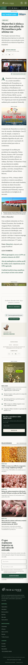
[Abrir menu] (25, 3)
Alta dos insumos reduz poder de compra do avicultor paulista (15, 394)
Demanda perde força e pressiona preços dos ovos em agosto (14, 399)
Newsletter (4, 648)
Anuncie (4, 646)
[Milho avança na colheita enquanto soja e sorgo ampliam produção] (14, 454)
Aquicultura (4, 606)
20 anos (3, 629)
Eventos (3, 614)
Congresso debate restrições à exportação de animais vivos (15, 409)
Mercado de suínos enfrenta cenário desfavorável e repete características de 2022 (14, 522)
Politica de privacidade (10, 662)
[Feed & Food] (9, 3)
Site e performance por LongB (14, 659)
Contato (4, 643)
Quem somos (5, 631)
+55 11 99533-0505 (7, 651)
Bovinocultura (5, 612)
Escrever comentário (14, 306)
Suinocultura (5, 619)
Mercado (4, 617)
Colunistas (4, 626)
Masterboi (9, 244)
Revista (3, 634)
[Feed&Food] (12, 589)
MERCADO (5, 20)
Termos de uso (19, 662)
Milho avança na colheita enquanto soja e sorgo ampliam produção (14, 404)
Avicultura (4, 609)
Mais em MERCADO (21, 443)
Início (10, 344)
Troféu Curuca (5, 637)
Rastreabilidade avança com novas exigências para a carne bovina (12, 389)
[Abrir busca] (21, 3)
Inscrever (14, 430)
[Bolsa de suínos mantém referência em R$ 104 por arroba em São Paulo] (14, 481)
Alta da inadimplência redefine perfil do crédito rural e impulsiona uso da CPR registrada (13, 264)
